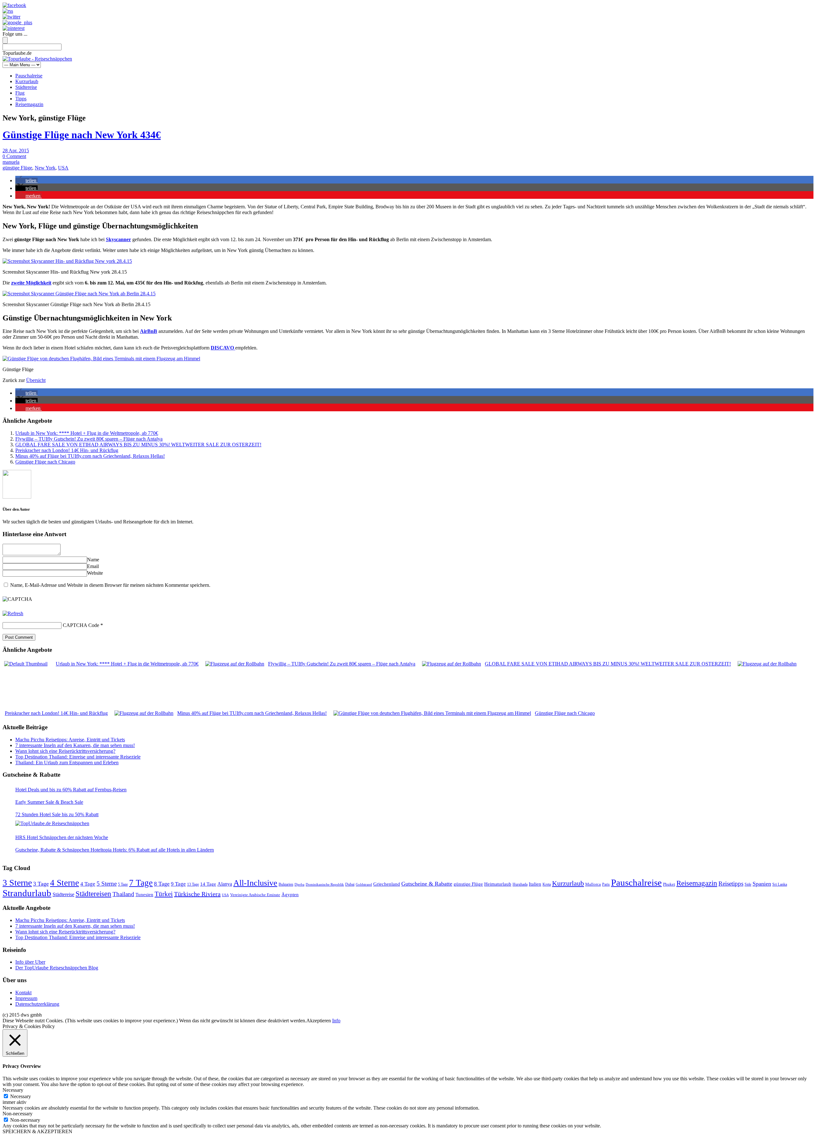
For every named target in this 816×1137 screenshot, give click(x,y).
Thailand (123, 894)
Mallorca (593, 884)
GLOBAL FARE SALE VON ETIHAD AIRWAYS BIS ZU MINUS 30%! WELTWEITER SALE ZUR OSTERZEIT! (138, 444)
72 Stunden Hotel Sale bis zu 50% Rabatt (56, 814)
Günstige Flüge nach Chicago (45, 461)
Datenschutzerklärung (37, 1004)
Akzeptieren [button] (318, 1020)
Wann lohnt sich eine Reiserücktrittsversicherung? (65, 751)
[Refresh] (13, 613)
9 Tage (178, 884)
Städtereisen (93, 893)
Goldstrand (364, 884)
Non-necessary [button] (18, 1113)
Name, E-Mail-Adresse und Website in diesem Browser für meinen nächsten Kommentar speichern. (110, 585)
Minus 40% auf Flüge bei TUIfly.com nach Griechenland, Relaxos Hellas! (90, 456)
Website (95, 573)
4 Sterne (64, 883)
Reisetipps (730, 883)
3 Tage (41, 884)
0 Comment (14, 156)
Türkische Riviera (197, 893)
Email (93, 566)
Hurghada (520, 884)
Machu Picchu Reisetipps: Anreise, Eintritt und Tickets (70, 739)
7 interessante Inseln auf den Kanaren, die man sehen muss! (75, 745)
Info (336, 1020)
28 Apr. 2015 (16, 150)
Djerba (299, 884)
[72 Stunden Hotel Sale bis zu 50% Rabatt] (52, 823)
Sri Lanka (779, 884)
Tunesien (144, 894)
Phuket (669, 884)
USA (63, 167)
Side (748, 884)
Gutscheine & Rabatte (426, 884)
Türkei (164, 894)
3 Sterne (17, 883)
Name (93, 559)
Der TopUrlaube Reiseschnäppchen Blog (56, 967)
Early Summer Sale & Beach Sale (49, 802)
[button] (26, 180)
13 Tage (193, 884)
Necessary (20, 1096)
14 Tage (208, 884)
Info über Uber (30, 962)
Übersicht (36, 380)
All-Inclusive (255, 883)
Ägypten (290, 894)
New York (45, 167)
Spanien (762, 884)
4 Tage (87, 884)
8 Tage (162, 884)
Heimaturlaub (497, 884)
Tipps (20, 98)
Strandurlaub (27, 893)
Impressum (26, 998)
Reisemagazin (29, 104)
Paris (606, 884)
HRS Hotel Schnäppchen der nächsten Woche (61, 837)
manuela (11, 162)
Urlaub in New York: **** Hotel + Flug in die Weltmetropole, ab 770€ (86, 433)
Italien (535, 884)
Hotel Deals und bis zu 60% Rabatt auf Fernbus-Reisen (71, 789)
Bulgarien (286, 884)
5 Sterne (107, 883)
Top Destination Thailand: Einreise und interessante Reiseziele (78, 756)
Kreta (547, 884)
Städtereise (26, 87)
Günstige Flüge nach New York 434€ (82, 134)
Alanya (224, 884)
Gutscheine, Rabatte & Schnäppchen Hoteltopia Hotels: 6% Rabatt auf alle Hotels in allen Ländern (114, 850)
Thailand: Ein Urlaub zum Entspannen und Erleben (67, 762)
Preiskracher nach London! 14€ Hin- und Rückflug (66, 450)
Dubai (349, 884)
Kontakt (23, 992)
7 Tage (141, 883)
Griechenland (386, 884)
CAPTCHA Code (81, 625)
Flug (20, 93)
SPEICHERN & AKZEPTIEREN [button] (37, 1131)
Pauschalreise (28, 75)
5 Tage (123, 884)
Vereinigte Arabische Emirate (255, 894)
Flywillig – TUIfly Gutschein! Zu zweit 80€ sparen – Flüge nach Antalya (89, 439)
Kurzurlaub (26, 81)
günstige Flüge (17, 167)
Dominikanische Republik (325, 884)
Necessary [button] (13, 1090)
